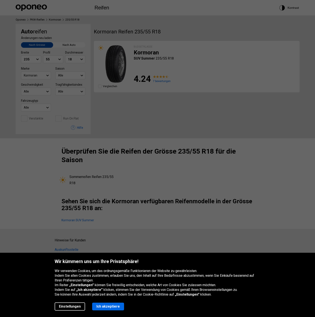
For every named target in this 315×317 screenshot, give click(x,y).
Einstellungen (70, 306)
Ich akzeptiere (108, 306)
